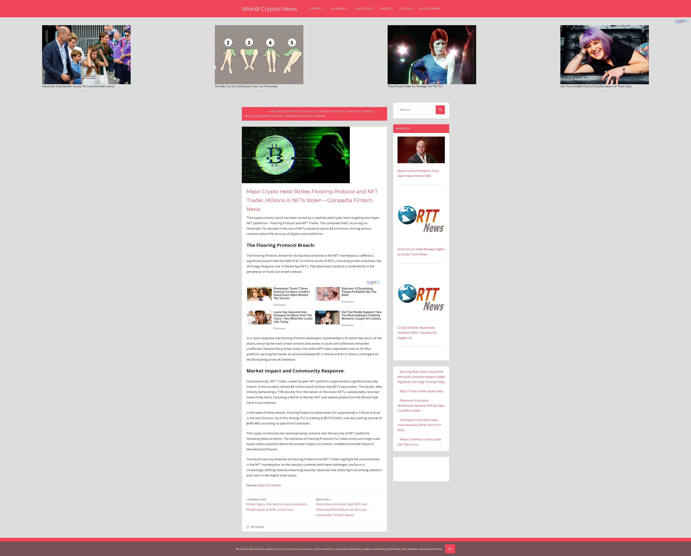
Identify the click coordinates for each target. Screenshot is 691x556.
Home (249, 111)
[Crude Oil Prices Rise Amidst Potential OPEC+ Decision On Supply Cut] (421, 275)
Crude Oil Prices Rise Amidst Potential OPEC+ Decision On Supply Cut (417, 333)
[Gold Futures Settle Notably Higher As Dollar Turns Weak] (421, 197)
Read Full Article (269, 485)
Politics (406, 8)
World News (429, 8)
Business (338, 8)
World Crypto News (269, 8)
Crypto (315, 8)
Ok (450, 549)
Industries (364, 8)
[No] (686, 549)
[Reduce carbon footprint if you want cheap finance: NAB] (421, 139)
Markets (386, 8)
